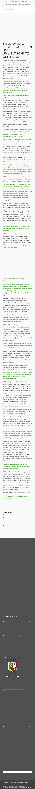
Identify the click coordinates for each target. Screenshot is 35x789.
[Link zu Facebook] (28, 784)
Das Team (24, 1)
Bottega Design (24, 782)
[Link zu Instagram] (31, 784)
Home (6, 1)
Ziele (30, 1)
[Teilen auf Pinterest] (5, 523)
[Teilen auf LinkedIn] (5, 525)
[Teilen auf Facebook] (5, 514)
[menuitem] (6, 1)
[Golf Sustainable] (14, 9)
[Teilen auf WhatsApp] (5, 520)
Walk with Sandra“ (20, 382)
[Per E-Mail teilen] (5, 528)
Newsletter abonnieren (15, 1)
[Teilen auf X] (5, 517)
